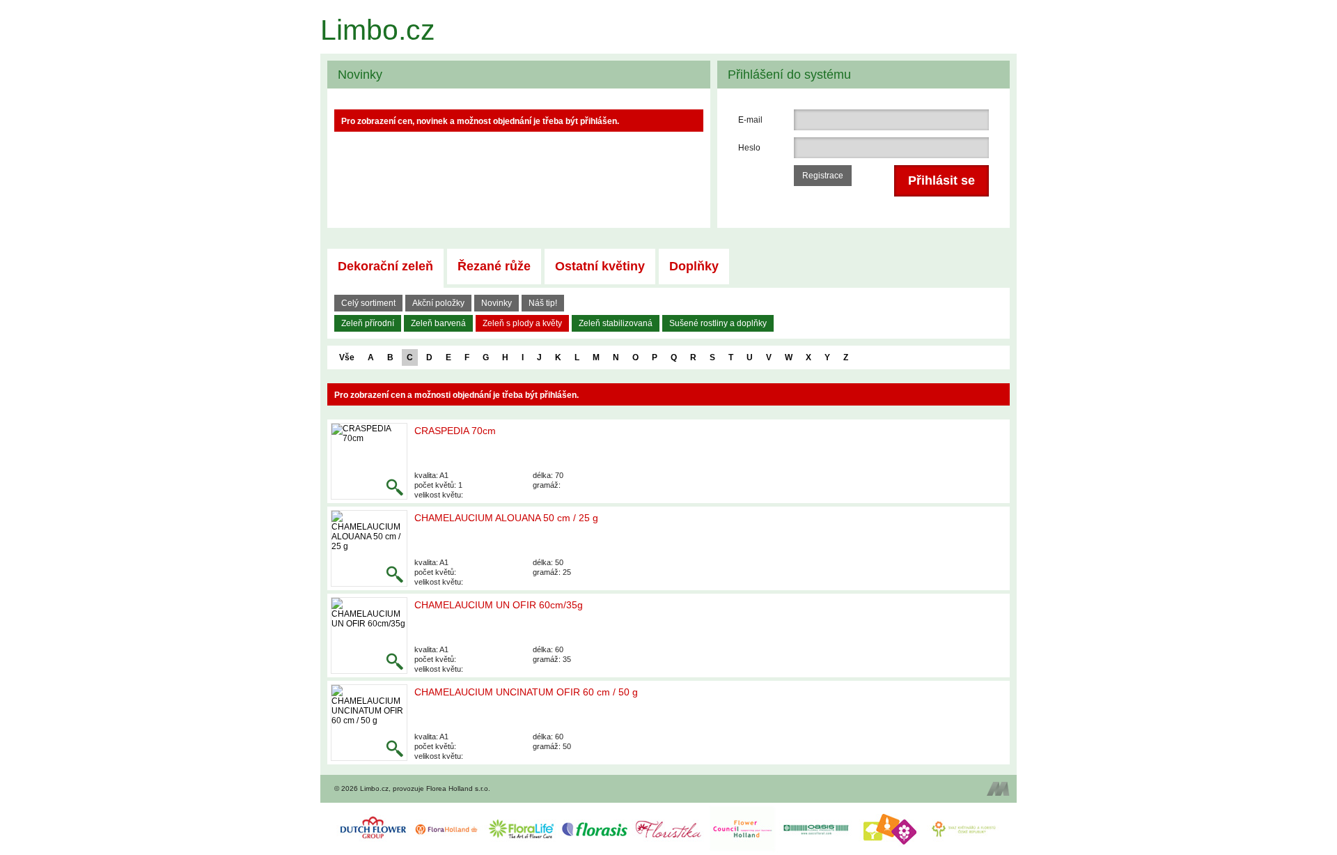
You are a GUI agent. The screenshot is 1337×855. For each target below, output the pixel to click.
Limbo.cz (377, 30)
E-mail (750, 120)
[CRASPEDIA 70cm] (369, 461)
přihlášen (558, 395)
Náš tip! (543, 303)
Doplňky (694, 266)
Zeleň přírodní (367, 323)
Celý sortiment (368, 303)
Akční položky (438, 303)
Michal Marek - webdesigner (998, 789)
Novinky (496, 303)
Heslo (749, 148)
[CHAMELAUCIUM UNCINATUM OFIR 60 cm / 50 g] (369, 722)
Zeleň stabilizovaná (615, 323)
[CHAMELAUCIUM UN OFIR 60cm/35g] (369, 635)
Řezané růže (494, 266)
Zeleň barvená (438, 323)
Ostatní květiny (600, 266)
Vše (346, 357)
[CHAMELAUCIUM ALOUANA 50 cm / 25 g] (369, 548)
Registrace (822, 175)
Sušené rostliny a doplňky (718, 323)
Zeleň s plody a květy (522, 323)
